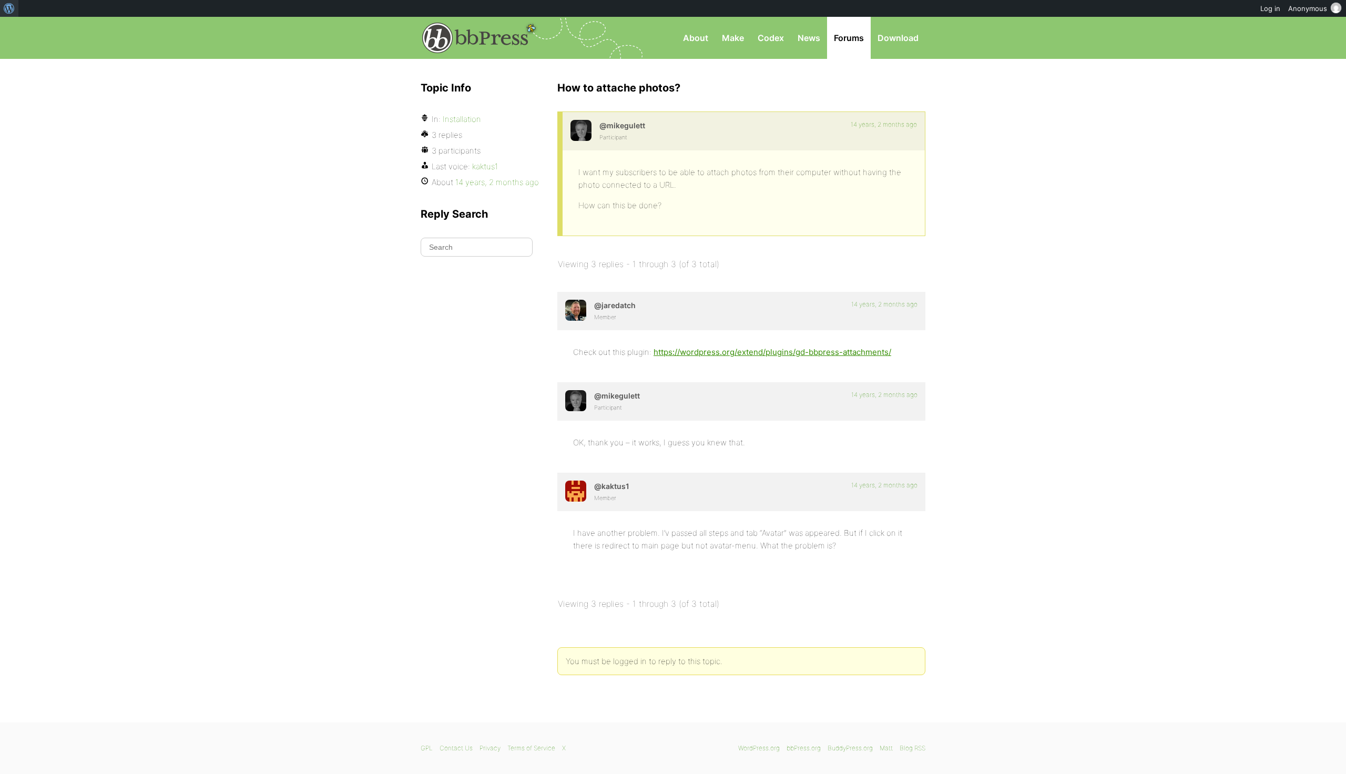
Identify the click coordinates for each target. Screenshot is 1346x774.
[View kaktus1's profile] (575, 491)
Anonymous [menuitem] (1307, 8)
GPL (427, 748)
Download (898, 38)
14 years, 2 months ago (884, 124)
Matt (886, 748)
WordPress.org (759, 748)
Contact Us (456, 748)
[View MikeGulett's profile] (581, 130)
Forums (849, 38)
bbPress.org (475, 38)
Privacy (490, 748)
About (695, 38)
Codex (771, 38)
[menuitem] (9, 8)
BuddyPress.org (850, 748)
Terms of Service (531, 748)
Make (733, 38)
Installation (462, 119)
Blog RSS (912, 748)
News (809, 38)
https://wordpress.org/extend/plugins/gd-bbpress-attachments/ (772, 352)
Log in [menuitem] (1270, 8)
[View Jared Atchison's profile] (575, 310)
